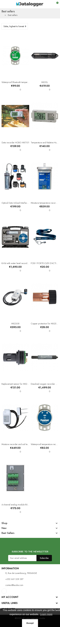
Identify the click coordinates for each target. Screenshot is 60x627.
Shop (4, 523)
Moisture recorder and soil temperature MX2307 (23, 444)
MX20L (44, 82)
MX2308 (15, 323)
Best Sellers (8, 533)
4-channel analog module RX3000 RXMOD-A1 (23, 504)
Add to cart (5, 77)
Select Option (35, 77)
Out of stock (35, 197)
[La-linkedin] (4, 591)
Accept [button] (30, 623)
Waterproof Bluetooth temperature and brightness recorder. (28, 82)
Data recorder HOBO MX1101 (15, 142)
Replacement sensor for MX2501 (16, 383)
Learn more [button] (46, 614)
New (4, 528)
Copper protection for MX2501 (45, 323)
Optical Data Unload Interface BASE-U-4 (20, 202)
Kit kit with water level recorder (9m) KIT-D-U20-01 (24, 263)
